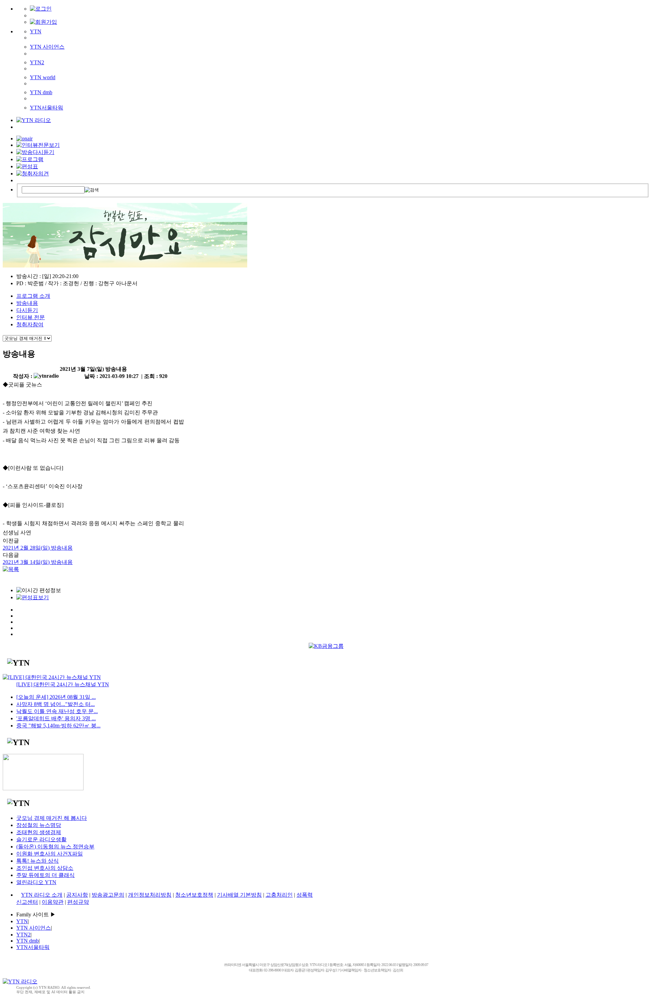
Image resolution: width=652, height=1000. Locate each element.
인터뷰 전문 (30, 317)
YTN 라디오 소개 (41, 895)
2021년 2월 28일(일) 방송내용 (38, 548)
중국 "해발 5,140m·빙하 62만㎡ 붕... (58, 725)
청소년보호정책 (194, 895)
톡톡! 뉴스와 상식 (37, 861)
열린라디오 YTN (36, 882)
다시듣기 (27, 310)
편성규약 (78, 902)
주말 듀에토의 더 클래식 (45, 875)
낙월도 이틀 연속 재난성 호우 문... (57, 711)
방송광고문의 (108, 895)
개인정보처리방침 (149, 895)
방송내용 (27, 303)
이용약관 (53, 902)
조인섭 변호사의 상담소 (44, 868)
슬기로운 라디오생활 (41, 839)
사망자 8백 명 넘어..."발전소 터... (55, 704)
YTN (35, 31)
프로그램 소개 (33, 296)
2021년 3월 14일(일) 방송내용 (38, 562)
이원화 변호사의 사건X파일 (49, 854)
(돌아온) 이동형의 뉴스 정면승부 (55, 846)
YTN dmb (41, 92)
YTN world (42, 77)
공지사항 (77, 895)
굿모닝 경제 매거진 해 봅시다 (51, 818)
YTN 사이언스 (47, 47)
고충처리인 (279, 895)
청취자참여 (29, 324)
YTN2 (37, 62)
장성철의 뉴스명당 (38, 825)
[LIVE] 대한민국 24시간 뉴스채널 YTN (62, 684)
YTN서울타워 (46, 107)
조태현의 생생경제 (38, 832)
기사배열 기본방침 (239, 895)
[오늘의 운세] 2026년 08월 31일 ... (56, 697)
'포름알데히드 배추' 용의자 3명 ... (56, 718)
